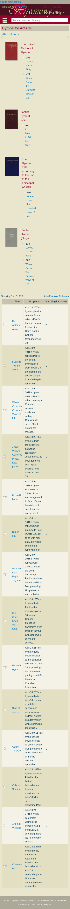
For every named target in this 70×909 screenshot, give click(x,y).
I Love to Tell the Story (28, 137)
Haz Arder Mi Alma (16, 325)
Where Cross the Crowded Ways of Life (17, 410)
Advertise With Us (48, 900)
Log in (48, 12)
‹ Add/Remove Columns (56, 296)
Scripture (34, 301)
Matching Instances (56, 301)
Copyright (15, 900)
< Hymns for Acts (10, 34)
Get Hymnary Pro (44, 904)
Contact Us (34, 900)
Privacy (24, 900)
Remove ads (9, 7)
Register (60, 12)
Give (33, 904)
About (6, 900)
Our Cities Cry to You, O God (15, 621)
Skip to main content (10, 2)
